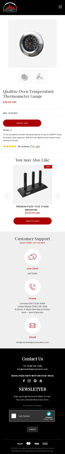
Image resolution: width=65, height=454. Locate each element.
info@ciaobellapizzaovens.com (32, 342)
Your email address (32, 405)
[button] (21, 146)
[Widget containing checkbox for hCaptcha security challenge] (32, 416)
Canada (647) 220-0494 (32, 303)
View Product (32, 221)
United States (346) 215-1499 (32, 306)
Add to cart (22, 123)
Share (6, 130)
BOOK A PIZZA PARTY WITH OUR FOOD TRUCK (32, 375)
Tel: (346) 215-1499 (32, 366)
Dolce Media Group (45, 451)
